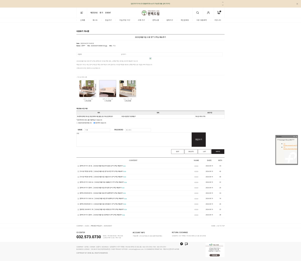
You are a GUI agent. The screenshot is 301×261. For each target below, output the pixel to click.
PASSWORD (118, 130)
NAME (80, 130)
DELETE (191, 151)
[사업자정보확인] (105, 249)
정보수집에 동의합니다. (85, 123)
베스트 (95, 20)
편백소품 (155, 20)
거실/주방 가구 (124, 20)
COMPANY (79, 226)
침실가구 (108, 20)
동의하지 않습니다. (100, 123)
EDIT (177, 151)
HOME (213, 226)
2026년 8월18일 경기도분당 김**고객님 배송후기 (108, 166)
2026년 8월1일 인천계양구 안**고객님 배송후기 (108, 215)
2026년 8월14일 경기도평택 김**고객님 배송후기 (109, 198)
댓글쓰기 (198, 139)
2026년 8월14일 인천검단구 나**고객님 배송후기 (108, 204)
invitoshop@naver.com (136, 249)
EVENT (108, 13)
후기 (101, 13)
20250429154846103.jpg (99, 46)
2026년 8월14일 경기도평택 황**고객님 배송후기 (108, 193)
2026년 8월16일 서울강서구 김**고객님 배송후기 (108, 177)
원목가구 (169, 20)
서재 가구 (141, 20)
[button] (223, 2)
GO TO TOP (221, 226)
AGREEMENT (108, 226)
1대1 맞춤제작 (201, 20)
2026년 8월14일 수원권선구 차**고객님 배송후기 (109, 209)
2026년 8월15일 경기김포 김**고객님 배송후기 (108, 188)
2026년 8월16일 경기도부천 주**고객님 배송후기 (108, 171)
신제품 (82, 20)
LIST (204, 151)
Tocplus (279, 136)
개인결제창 (185, 20)
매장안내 (93, 13)
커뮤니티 (217, 20)
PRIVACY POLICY (96, 226)
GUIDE (87, 226)
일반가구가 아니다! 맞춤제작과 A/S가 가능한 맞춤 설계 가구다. (150, 4)
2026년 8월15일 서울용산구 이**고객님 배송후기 (109, 182)
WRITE (218, 151)
